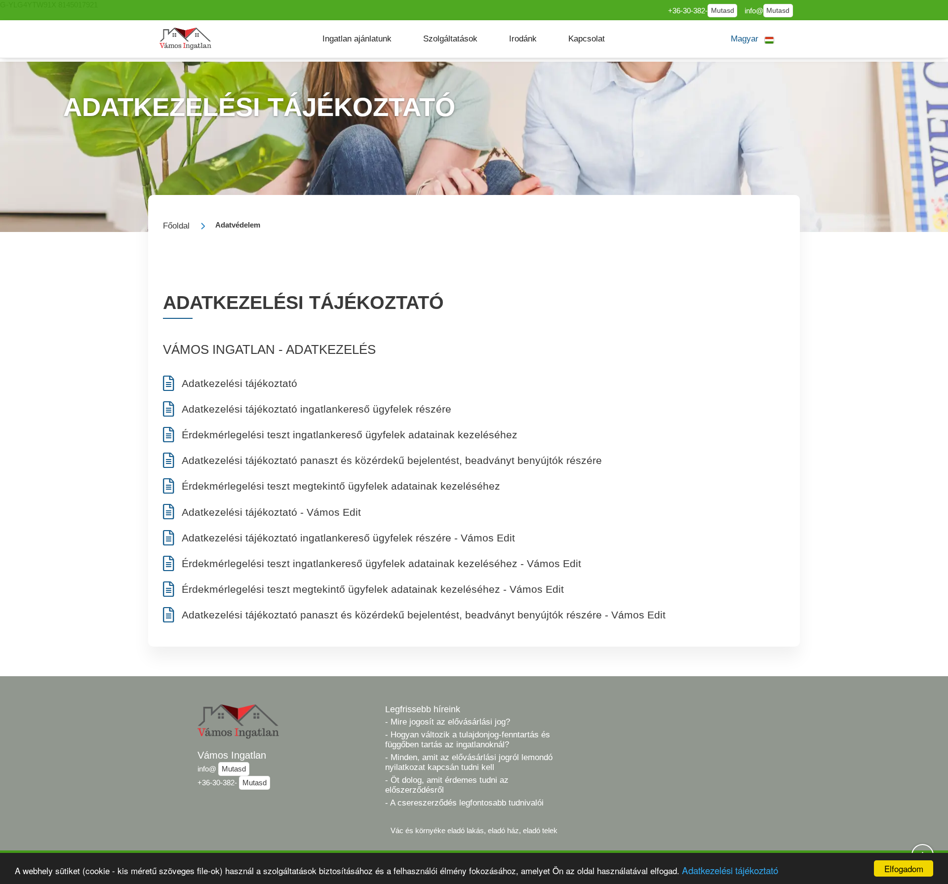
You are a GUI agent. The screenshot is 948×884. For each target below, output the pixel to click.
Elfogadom (903, 868)
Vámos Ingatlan (232, 755)
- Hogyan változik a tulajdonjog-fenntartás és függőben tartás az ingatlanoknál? (467, 739)
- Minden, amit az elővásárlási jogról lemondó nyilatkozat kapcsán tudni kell (469, 762)
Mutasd (722, 10)
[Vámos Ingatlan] (185, 39)
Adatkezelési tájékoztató (730, 870)
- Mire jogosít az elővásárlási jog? (447, 722)
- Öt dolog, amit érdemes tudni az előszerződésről (447, 785)
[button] (357, 39)
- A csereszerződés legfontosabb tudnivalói (464, 802)
